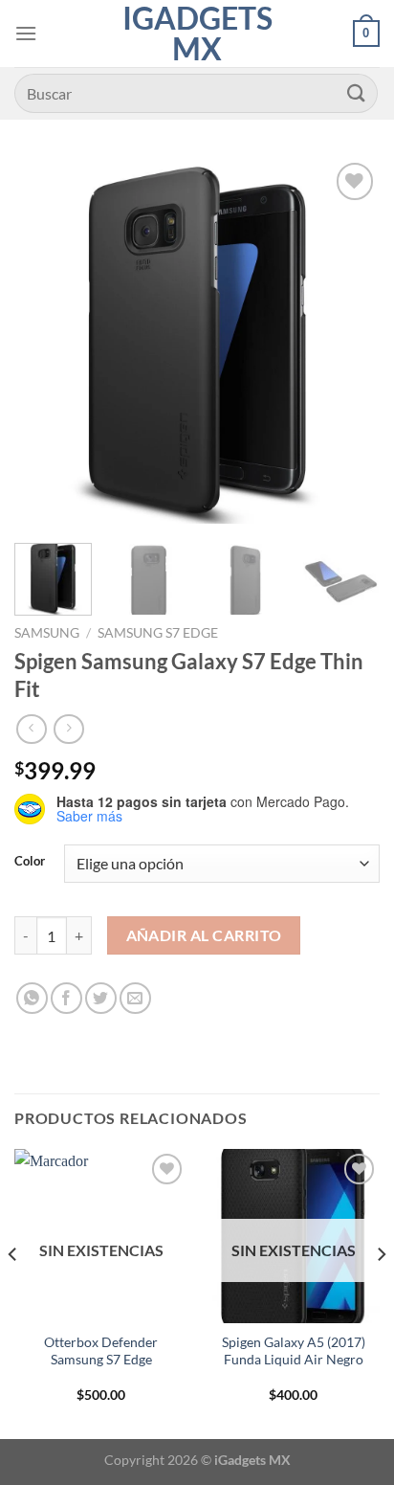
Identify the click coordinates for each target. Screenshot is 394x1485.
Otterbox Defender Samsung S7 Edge (101, 1351)
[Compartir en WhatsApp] (32, 998)
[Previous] (46, 340)
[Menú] (25, 33)
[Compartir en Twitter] (101, 998)
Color (29, 861)
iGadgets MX (197, 33)
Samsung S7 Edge (158, 633)
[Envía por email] (135, 998)
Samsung (46, 633)
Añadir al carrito (204, 935)
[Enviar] (357, 93)
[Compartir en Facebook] (66, 998)
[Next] (348, 340)
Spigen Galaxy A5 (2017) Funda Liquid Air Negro (293, 1351)
